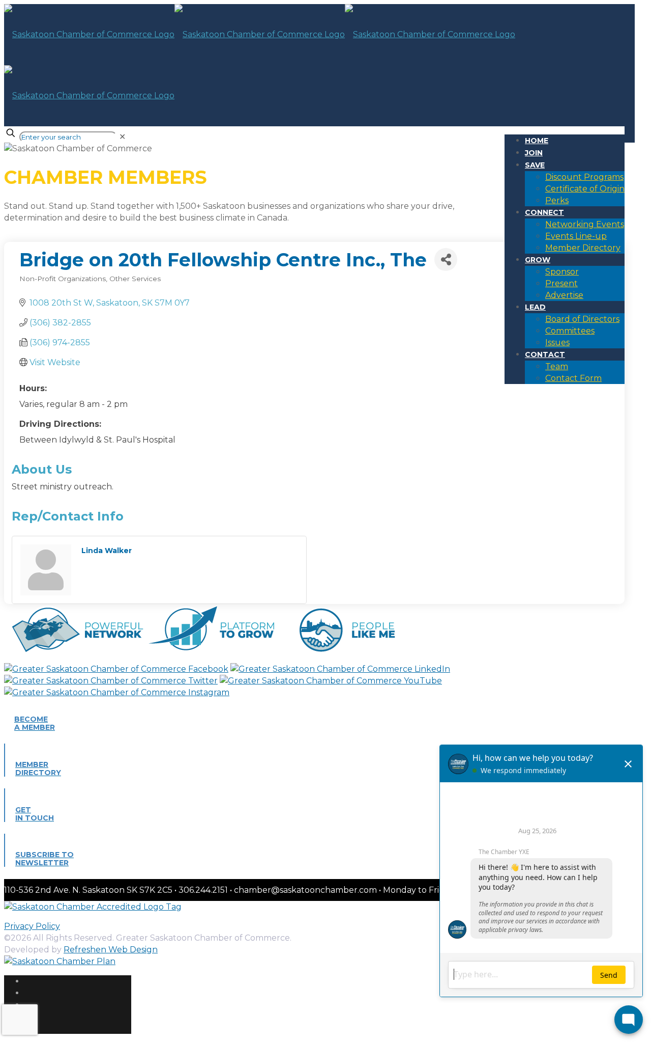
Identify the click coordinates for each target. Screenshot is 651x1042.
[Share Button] (445, 259)
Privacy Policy (32, 926)
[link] (122, 137)
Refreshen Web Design (111, 949)
